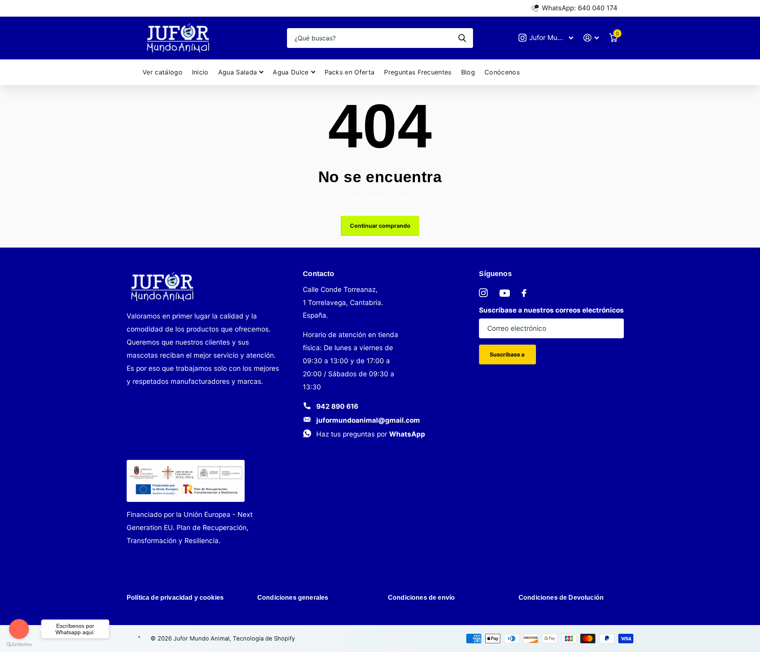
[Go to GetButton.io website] (19, 644)
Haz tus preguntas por (370, 434)
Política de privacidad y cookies (175, 597)
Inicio (200, 72)
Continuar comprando (380, 225)
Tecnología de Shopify (264, 638)
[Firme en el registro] (591, 38)
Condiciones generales (292, 597)
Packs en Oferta (350, 72)
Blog (468, 72)
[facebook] (524, 293)
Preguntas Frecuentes (417, 72)
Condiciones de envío (421, 597)
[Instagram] (483, 293)
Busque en (462, 38)
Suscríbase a (508, 354)
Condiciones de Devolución (561, 597)
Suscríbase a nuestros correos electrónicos (551, 310)
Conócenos (502, 72)
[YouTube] (505, 293)
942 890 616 (337, 406)
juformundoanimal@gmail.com (368, 420)
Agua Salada (237, 72)
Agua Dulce (290, 72)
